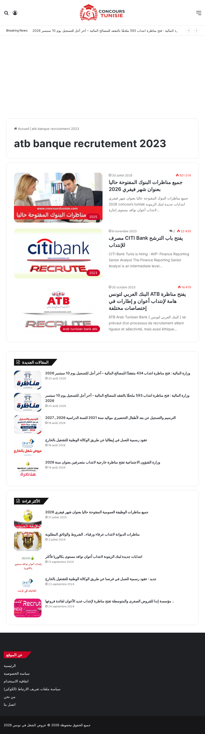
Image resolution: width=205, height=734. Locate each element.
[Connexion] (15, 14)
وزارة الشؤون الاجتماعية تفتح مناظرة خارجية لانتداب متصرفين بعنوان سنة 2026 (102, 462)
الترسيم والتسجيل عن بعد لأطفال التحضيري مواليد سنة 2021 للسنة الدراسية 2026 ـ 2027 (110, 417)
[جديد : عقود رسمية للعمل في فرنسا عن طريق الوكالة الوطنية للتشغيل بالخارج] (28, 585)
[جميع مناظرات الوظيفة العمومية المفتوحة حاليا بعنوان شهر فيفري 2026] (28, 519)
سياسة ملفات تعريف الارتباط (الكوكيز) (32, 689)
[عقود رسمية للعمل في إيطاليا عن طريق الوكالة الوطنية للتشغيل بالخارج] (28, 446)
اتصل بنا (10, 704)
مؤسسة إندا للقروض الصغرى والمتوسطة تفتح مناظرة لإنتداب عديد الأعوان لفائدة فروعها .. (109, 601)
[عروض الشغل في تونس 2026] (102, 13)
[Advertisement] (102, 76)
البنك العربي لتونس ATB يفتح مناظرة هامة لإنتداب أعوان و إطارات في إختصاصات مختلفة (147, 301)
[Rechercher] (6, 14)
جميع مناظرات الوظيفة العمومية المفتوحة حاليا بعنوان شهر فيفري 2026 (96, 512)
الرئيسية (10, 666)
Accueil (23, 129)
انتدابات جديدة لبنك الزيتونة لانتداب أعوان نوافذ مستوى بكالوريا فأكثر (93, 556)
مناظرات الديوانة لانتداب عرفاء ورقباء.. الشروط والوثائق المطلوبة (92, 534)
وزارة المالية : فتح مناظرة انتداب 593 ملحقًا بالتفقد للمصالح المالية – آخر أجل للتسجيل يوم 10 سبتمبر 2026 (107, 31)
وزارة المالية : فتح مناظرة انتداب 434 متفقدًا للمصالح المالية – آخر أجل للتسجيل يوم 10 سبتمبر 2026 (117, 373)
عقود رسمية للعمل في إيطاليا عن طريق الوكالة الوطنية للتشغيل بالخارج (96, 440)
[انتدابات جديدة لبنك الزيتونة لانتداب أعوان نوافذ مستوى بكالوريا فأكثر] (28, 563)
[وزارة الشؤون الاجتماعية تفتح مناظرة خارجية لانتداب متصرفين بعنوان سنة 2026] (28, 469)
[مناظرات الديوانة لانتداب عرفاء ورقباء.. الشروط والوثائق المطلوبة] (28, 541)
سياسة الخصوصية (17, 673)
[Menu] (198, 14)
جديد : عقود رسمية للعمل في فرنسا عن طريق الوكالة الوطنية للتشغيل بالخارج (100, 579)
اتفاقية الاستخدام (16, 681)
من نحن (10, 697)
